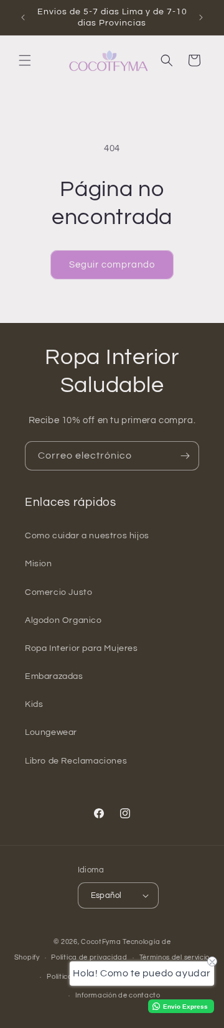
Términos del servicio (174, 957)
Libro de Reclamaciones (76, 761)
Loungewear (51, 732)
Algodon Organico (63, 620)
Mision (38, 563)
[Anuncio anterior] (23, 17)
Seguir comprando (112, 264)
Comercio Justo (58, 592)
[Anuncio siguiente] (201, 17)
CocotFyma (101, 941)
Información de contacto (118, 995)
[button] (25, 60)
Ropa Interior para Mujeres (81, 648)
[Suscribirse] (184, 455)
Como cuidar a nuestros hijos (87, 535)
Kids (34, 704)
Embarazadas (54, 676)
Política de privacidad (89, 957)
